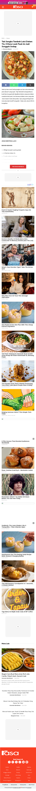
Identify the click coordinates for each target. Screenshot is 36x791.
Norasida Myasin (7, 49)
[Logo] (18, 7)
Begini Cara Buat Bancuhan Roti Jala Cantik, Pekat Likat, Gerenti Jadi (15, 675)
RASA (3, 38)
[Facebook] (9, 762)
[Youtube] (23, 762)
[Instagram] (12, 762)
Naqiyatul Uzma (15, 715)
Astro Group (29, 787)
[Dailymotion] (27, 762)
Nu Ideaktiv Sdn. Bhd (16, 787)
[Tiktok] (20, 762)
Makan (8, 38)
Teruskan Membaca (18, 166)
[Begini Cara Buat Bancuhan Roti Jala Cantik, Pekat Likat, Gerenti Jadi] (18, 660)
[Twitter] (16, 762)
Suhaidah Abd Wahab (7, 678)
